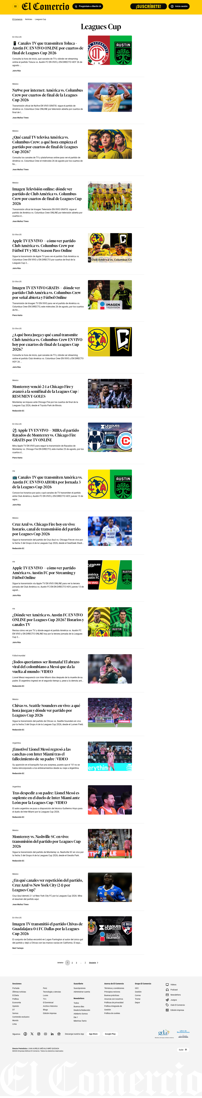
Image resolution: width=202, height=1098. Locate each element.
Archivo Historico (50, 1006)
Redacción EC (18, 411)
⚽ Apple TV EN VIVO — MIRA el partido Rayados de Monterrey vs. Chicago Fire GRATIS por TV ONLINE (45, 434)
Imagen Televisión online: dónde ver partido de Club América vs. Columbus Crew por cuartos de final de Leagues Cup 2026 (47, 196)
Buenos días (79, 1006)
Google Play (110, 1034)
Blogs (45, 1010)
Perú (45, 988)
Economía (16, 1002)
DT (13, 1010)
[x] (32, 1034)
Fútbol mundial (18, 655)
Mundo (15, 1020)
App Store (93, 1034)
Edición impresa (49, 1013)
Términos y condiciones (114, 988)
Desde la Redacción (82, 1010)
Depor (137, 1002)
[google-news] (59, 1034)
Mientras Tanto (80, 1021)
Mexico (15, 84)
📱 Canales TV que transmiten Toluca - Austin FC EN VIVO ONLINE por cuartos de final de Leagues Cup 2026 (47, 47)
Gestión (138, 992)
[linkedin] (52, 1034)
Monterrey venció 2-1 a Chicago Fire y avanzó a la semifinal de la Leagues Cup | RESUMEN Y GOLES (45, 391)
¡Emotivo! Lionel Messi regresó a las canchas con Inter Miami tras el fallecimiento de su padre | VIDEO (41, 753)
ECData (15, 995)
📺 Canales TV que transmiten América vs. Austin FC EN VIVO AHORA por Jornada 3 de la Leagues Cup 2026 (47, 481)
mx (13, 471)
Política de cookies (112, 1013)
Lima (14, 1024)
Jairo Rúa (16, 71)
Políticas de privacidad (113, 1002)
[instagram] (38, 1034)
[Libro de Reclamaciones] (183, 1033)
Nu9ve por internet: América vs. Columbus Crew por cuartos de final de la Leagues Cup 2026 (47, 94)
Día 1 (76, 1017)
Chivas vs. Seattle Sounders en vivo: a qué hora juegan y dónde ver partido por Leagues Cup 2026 (46, 710)
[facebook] (25, 1034)
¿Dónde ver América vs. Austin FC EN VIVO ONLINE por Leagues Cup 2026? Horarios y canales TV (48, 619)
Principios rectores (112, 992)
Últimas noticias (19, 992)
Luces (45, 995)
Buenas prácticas (111, 995)
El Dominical (48, 1002)
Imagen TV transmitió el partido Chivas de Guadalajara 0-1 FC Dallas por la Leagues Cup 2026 (47, 928)
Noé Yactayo (17, 948)
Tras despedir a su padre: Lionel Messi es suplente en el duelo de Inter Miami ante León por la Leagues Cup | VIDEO (46, 797)
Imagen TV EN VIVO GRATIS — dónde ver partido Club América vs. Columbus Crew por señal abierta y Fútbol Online (46, 292)
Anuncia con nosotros (113, 999)
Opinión (15, 1006)
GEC (137, 988)
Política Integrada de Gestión (113, 1008)
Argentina (16, 743)
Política (15, 999)
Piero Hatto (17, 315)
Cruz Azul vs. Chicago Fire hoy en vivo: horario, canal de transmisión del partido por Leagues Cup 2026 (46, 528)
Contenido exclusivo (20, 1017)
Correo (138, 995)
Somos (15, 1013)
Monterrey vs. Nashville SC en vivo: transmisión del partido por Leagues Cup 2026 (46, 841)
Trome (137, 999)
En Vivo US (16, 37)
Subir (181, 1050)
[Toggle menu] (15, 6)
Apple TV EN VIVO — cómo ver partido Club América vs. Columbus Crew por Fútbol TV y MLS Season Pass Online (44, 245)
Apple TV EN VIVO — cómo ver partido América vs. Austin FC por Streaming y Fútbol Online (44, 572)
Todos (76, 1003)
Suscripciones (79, 988)
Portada (15, 988)
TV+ (44, 999)
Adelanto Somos (81, 1014)
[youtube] (45, 1034)
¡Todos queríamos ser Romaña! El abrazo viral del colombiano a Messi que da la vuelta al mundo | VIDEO (45, 666)
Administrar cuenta (82, 992)
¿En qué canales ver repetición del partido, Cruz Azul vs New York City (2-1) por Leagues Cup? (47, 884)
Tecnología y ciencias (52, 992)
